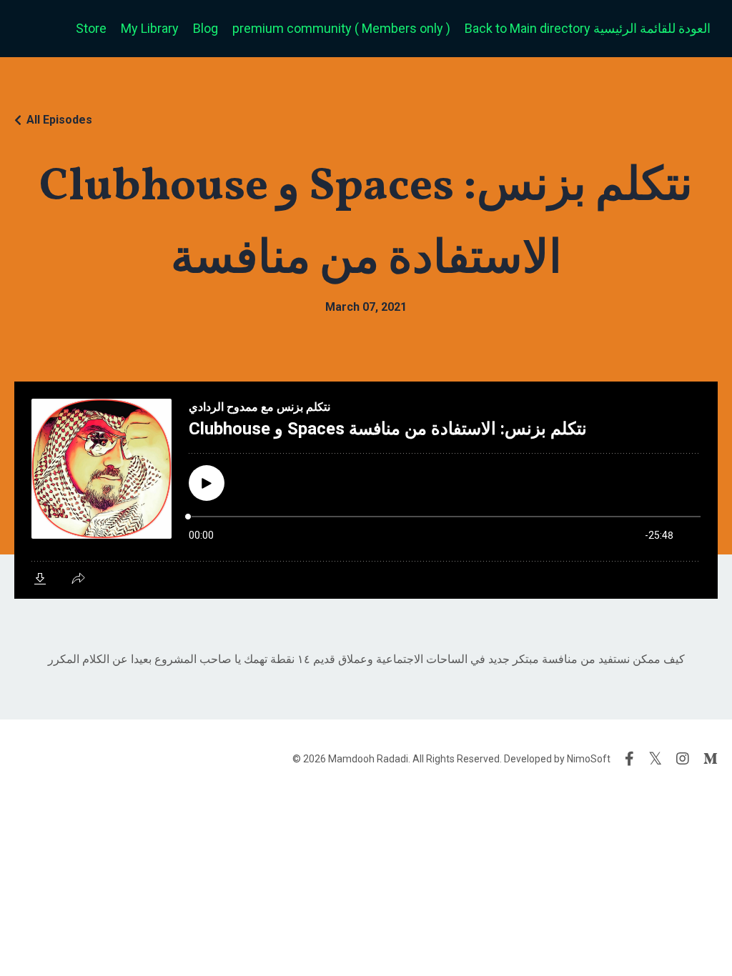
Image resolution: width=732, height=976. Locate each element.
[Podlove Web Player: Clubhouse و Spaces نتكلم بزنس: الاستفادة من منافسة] (366, 490)
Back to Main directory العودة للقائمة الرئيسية (588, 28)
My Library (150, 28)
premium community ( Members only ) (341, 28)
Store (91, 28)
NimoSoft (588, 759)
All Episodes (59, 119)
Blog (205, 28)
